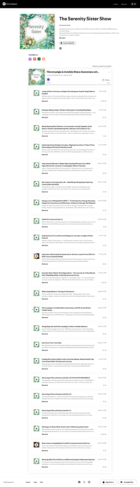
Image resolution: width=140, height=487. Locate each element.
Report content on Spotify (102, 66)
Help (41, 482)
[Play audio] (109, 71)
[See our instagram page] (89, 482)
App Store (110, 482)
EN (135, 4)
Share (107, 80)
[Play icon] (48, 79)
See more (62, 38)
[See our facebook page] (79, 482)
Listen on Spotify (68, 43)
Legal (35, 482)
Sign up (124, 4)
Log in (115, 4)
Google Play (128, 482)
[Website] (60, 48)
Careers (28, 482)
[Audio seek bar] (78, 84)
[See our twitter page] (84, 482)
